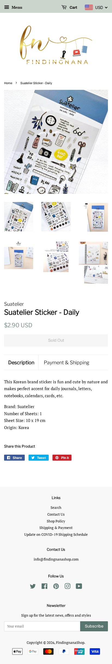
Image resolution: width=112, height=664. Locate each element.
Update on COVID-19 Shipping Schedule (56, 534)
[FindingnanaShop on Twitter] (33, 587)
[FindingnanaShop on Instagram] (67, 587)
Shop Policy (56, 521)
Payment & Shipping (66, 362)
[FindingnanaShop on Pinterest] (56, 587)
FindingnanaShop (70, 642)
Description (21, 362)
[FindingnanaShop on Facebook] (44, 587)
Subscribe (94, 626)
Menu (16, 7)
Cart (73, 7)
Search (56, 507)
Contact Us (56, 514)
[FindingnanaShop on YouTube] (79, 587)
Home (8, 83)
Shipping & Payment (56, 527)
